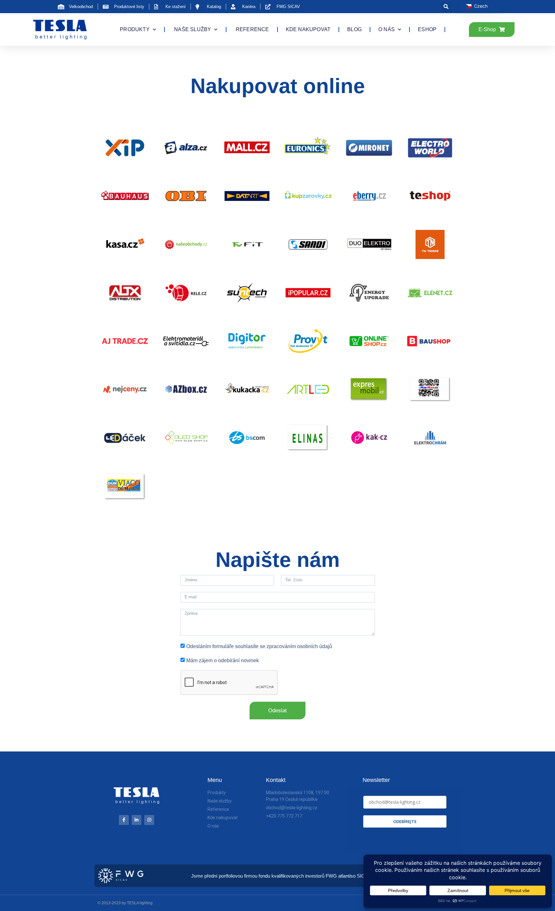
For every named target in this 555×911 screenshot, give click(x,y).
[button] (446, 7)
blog (354, 29)
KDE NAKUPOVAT (308, 29)
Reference (251, 29)
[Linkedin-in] (137, 820)
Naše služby (192, 29)
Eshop (427, 29)
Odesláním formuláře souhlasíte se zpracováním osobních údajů (259, 646)
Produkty (135, 29)
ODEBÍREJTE (405, 821)
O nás (386, 29)
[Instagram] (149, 820)
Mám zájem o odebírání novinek (222, 660)
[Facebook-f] (124, 820)
